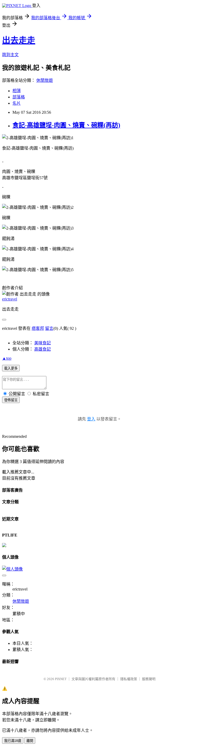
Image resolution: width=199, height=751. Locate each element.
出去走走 (18, 40)
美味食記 (42, 343)
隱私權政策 (128, 679)
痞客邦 (38, 328)
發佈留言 (11, 400)
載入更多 (11, 368)
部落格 (18, 97)
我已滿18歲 (12, 741)
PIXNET (61, 679)
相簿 (16, 91)
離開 (29, 741)
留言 (49, 328)
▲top (6, 358)
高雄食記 (42, 349)
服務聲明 (148, 679)
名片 (16, 103)
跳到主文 (10, 54)
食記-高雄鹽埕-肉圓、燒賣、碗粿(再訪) (66, 125)
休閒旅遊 (44, 80)
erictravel (9, 299)
